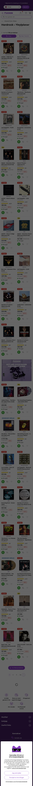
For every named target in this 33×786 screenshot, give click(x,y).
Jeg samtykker (16, 773)
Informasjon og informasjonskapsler (16, 782)
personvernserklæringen (19, 768)
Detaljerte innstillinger (16, 777)
